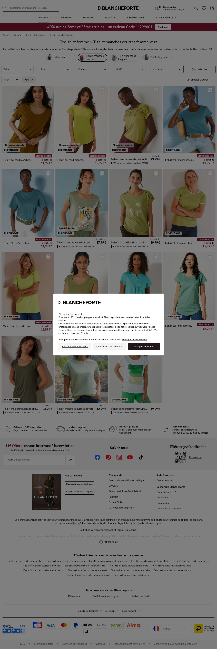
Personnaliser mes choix (75, 346)
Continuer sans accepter (109, 346)
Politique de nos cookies (134, 339)
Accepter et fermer (144, 346)
